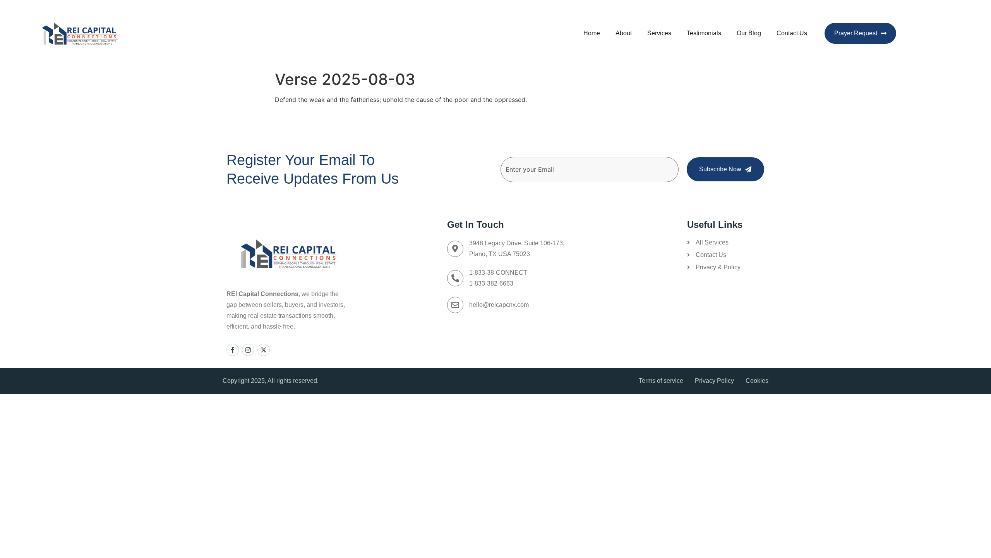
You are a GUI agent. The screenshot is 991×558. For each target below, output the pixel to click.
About (624, 33)
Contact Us (792, 33)
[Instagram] (248, 350)
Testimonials (704, 33)
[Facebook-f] (232, 350)
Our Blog (749, 33)
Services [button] (659, 33)
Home (591, 33)
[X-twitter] (263, 350)
